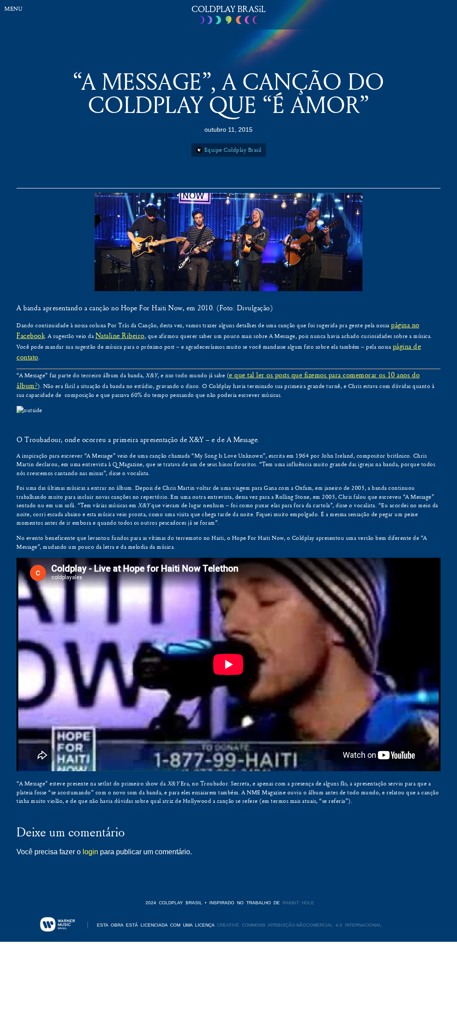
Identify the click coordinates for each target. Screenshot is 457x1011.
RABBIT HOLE (298, 902)
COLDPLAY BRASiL (228, 9)
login (90, 852)
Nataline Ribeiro (120, 335)
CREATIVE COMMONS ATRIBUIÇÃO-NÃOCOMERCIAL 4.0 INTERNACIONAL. (300, 925)
